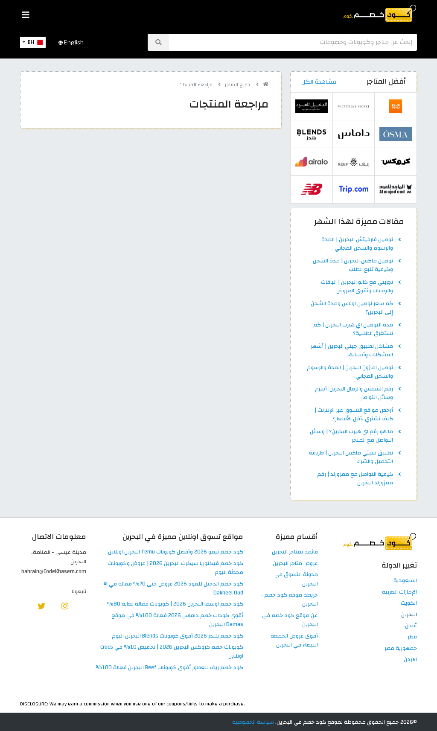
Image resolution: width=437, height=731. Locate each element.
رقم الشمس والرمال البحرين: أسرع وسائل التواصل (354, 393)
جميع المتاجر (238, 84)
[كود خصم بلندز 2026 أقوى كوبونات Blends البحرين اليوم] (311, 134)
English (73, 42)
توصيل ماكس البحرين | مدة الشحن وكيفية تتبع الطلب (353, 265)
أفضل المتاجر (386, 81)
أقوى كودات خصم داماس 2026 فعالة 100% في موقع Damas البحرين (177, 620)
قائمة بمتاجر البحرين (295, 552)
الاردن (410, 659)
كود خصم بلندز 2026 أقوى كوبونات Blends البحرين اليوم (177, 636)
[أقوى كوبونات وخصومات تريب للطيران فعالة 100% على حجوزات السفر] (354, 189)
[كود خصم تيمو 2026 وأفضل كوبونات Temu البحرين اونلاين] (395, 106)
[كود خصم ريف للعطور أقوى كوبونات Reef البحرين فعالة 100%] (354, 162)
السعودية (405, 580)
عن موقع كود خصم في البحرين (290, 620)
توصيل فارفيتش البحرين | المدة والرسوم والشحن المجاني (357, 244)
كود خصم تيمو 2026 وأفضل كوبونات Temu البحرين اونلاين (175, 552)
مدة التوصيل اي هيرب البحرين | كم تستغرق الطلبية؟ (353, 329)
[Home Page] (379, 13)
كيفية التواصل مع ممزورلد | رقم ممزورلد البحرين (355, 479)
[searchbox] (293, 42)
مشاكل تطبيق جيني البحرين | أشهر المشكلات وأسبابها (352, 351)
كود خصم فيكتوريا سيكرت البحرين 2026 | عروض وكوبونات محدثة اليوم (175, 568)
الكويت (409, 603)
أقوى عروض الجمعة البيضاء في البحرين (294, 641)
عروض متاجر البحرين (295, 563)
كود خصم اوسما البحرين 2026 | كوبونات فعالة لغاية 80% (175, 604)
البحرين (409, 615)
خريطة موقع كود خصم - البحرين (289, 600)
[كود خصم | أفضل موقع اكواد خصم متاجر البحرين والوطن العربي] (265, 84)
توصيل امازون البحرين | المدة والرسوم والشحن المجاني (350, 372)
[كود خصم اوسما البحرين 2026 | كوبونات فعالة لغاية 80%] (395, 134)
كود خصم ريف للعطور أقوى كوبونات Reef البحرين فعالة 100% (169, 668)
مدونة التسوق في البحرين (296, 579)
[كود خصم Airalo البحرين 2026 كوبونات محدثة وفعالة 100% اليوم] (311, 162)
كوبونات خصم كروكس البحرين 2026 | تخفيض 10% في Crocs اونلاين (171, 652)
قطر (412, 637)
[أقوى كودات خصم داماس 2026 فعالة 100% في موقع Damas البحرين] (354, 134)
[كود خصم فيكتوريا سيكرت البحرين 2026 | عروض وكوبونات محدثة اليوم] (354, 106)
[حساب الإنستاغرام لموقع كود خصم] (65, 605)
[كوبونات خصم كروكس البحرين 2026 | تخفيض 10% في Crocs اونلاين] (395, 162)
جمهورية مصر (401, 648)
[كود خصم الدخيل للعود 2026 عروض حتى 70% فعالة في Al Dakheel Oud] (311, 106)
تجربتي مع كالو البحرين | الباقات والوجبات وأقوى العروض (357, 287)
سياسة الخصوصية (253, 722)
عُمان (411, 626)
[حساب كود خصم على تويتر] (41, 605)
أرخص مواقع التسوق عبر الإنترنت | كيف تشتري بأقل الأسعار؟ (354, 415)
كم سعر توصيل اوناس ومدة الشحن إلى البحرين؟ (352, 308)
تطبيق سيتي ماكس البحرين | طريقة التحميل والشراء (351, 457)
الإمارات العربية (399, 592)
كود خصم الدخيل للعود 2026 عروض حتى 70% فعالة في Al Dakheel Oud (173, 589)
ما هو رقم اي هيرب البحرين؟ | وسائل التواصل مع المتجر (351, 436)
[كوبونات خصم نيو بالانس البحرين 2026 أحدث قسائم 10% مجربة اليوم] (311, 189)
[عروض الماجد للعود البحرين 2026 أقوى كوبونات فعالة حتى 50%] (395, 189)
